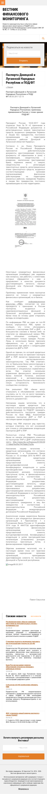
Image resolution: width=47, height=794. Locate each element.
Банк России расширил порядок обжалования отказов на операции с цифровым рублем (20, 667)
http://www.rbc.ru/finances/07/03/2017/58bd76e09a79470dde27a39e (25, 443)
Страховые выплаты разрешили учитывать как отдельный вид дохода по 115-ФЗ (23, 642)
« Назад (9, 87)
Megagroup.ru (23, 789)
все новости (36, 616)
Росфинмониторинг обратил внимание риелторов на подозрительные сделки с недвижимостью (21, 623)
